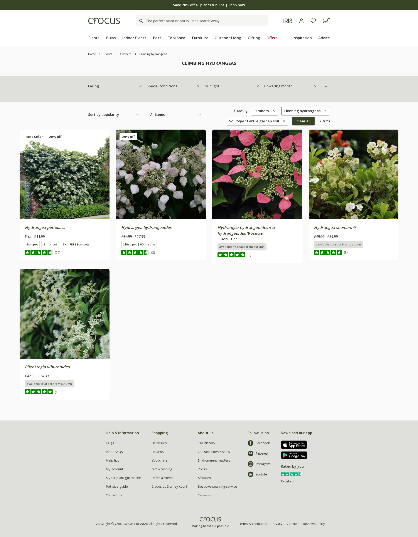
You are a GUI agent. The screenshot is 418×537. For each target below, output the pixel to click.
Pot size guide (117, 486)
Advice (324, 37)
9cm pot (32, 244)
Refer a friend (162, 477)
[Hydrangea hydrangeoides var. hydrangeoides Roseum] (257, 174)
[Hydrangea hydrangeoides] (161, 174)
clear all (303, 120)
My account (114, 469)
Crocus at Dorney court (169, 486)
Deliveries (159, 443)
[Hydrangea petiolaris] (65, 174)
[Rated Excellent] (292, 474)
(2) (153, 252)
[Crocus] (104, 21)
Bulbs (111, 37)
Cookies (292, 523)
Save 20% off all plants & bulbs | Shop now (209, 5)
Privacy (276, 523)
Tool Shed (176, 37)
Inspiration (302, 37)
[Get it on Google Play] (292, 455)
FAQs (110, 443)
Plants (93, 37)
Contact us (114, 495)
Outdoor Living (228, 37)
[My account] (301, 20)
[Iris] (287, 20)
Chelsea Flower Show (214, 451)
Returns (158, 451)
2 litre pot (50, 244)
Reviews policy (314, 523)
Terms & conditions (252, 523)
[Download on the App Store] (292, 444)
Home (92, 54)
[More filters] (326, 86)
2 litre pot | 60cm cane (139, 244)
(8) (346, 252)
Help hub (113, 460)
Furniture (200, 37)
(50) (57, 252)
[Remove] (273, 110)
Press (202, 469)
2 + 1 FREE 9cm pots (75, 244)
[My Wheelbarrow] (326, 20)
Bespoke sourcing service (217, 486)
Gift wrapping (162, 469)
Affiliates (204, 477)
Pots (157, 37)
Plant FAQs (114, 451)
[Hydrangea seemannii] (354, 174)
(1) (57, 392)
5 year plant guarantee (123, 477)
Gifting (254, 37)
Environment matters (214, 460)
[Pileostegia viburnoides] (65, 314)
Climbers (125, 54)
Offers (272, 37)
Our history (206, 443)
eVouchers (160, 460)
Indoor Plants (134, 37)
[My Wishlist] (313, 20)
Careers (204, 495)
